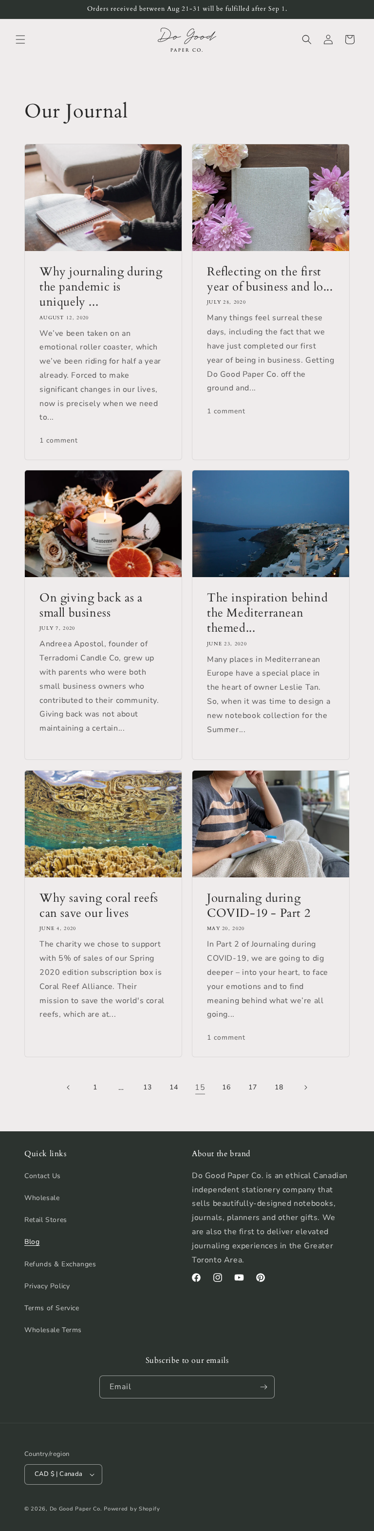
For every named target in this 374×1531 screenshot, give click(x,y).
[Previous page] (68, 1087)
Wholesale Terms (53, 1330)
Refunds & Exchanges (60, 1264)
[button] (20, 39)
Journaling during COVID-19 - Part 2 (258, 906)
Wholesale (41, 1197)
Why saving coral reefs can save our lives (98, 906)
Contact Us (42, 1176)
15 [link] (200, 1087)
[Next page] (305, 1087)
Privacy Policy (47, 1286)
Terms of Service (51, 1308)
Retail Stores (45, 1219)
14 (173, 1087)
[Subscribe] (263, 1387)
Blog (31, 1241)
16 (226, 1087)
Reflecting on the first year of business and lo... (270, 279)
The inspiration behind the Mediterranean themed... (267, 613)
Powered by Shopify (132, 1508)
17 (252, 1087)
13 (147, 1087)
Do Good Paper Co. (76, 1508)
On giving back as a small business (90, 605)
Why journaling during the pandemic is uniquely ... (101, 287)
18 (279, 1087)
